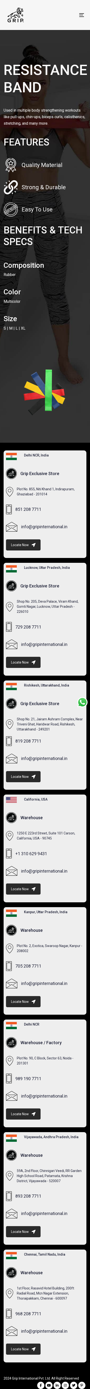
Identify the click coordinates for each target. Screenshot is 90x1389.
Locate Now (20, 545)
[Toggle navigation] (71, 15)
